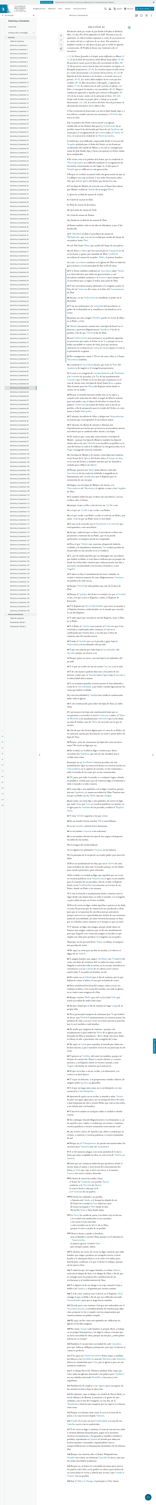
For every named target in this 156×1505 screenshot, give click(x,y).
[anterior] (39, 755)
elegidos (121, 488)
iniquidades (103, 1146)
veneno (98, 849)
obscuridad (73, 644)
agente (102, 1385)
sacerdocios (73, 473)
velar (95, 1362)
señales (80, 815)
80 (2, 776)
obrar (95, 722)
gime (106, 675)
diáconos (107, 1359)
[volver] (3, 15)
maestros (121, 1359)
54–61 (77, 79)
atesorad (85, 1017)
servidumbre (110, 649)
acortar (118, 1155)
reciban (86, 1056)
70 (2, 771)
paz (98, 1243)
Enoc (87, 245)
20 (2, 742)
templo (71, 144)
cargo (115, 1005)
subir (83, 1210)
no (105, 547)
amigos (107, 795)
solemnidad (73, 768)
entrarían (98, 347)
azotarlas (85, 1146)
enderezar (80, 404)
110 (2, 794)
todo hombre (97, 606)
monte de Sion (116, 458)
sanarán (87, 831)
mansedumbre (74, 1300)
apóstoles (79, 792)
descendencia (74, 488)
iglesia (94, 465)
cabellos (71, 1424)
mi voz (108, 666)
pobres (82, 1288)
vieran (90, 332)
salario (82, 953)
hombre (96, 317)
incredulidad (85, 686)
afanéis (89, 977)
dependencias (117, 416)
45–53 (116, 73)
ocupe (84, 1328)
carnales (71, 379)
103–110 (116, 96)
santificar (105, 329)
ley (97, 376)
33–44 (91, 69)
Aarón (121, 270)
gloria (86, 181)
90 (2, 782)
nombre (80, 826)
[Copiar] (61, 45)
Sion (93, 1206)
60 (2, 765)
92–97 (112, 89)
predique (103, 958)
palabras (85, 753)
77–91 (76, 86)
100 (2, 788)
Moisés (73, 326)
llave (115, 364)
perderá (85, 1082)
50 (2, 759)
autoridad (98, 306)
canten (71, 1173)
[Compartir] (61, 48)
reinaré (71, 1476)
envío (84, 1044)
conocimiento (117, 289)
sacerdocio (81, 262)
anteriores (103, 718)
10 (2, 736)
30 (2, 748)
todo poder (86, 411)
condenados (85, 885)
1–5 (68, 56)
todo (76, 518)
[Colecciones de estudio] (136, 15)
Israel (106, 1181)
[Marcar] (61, 40)
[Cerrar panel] (34, 15)
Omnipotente (89, 1143)
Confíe (74, 1420)
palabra (83, 594)
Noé (86, 240)
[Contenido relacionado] (146, 15)
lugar (70, 449)
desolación (73, 1404)
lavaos (120, 1096)
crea (89, 804)
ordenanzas (90, 297)
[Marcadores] (141, 15)
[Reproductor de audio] (148, 1497)
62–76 (78, 82)
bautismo (119, 373)
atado (87, 1200)
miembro (116, 1343)
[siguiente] (153, 755)
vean (78, 1170)
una (95, 1203)
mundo (82, 641)
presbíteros (88, 1359)
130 (2, 805)
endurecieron (81, 338)
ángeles (71, 569)
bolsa (99, 942)
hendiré (71, 1457)
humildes (97, 1377)
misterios (83, 289)
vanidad (94, 695)
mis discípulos (86, 1091)
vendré (119, 1472)
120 (2, 800)
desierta (100, 1415)
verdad (122, 594)
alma (79, 804)
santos (102, 132)
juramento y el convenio (108, 524)
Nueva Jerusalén (106, 135)
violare (85, 544)
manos (92, 189)
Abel (84, 250)
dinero (117, 1270)
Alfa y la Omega (85, 1481)
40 (2, 754)
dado (92, 795)
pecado (71, 653)
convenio (110, 626)
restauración (109, 126)
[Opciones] (151, 15)
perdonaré (88, 762)
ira (105, 341)
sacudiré (104, 1457)
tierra (76, 1215)
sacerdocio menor (76, 1308)
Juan (111, 383)
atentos (118, 577)
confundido (101, 1420)
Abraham (76, 233)
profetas (115, 129)
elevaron (114, 114)
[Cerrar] (61, 35)
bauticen (97, 878)
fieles (91, 470)
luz (87, 606)
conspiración (115, 250)
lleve (121, 1293)
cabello (89, 968)
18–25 (120, 59)
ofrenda (91, 443)
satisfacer (120, 1374)
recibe (110, 505)
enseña (86, 626)
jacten (111, 863)
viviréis (81, 586)
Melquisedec (74, 237)
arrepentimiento (101, 373)
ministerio (72, 368)
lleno (91, 386)
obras (101, 821)
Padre (88, 997)
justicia (71, 1158)
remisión (75, 376)
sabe (114, 997)
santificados (89, 476)
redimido (86, 1181)
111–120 (83, 102)
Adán (101, 257)
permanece (102, 277)
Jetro (110, 189)
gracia (98, 1185)
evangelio (117, 958)
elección (87, 1185)
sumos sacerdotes (93, 1355)
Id (71, 777)
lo (113, 1014)
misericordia (78, 1240)
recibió (112, 254)
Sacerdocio (73, 359)
